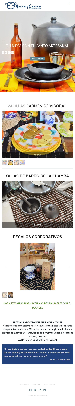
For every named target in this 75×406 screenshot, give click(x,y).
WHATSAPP (36, 384)
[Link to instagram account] (6, 52)
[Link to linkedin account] (44, 390)
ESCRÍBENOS (24, 384)
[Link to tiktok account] (40, 390)
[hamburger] (69, 3)
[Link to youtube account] (12, 52)
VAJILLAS (16, 105)
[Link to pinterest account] (9, 52)
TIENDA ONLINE (49, 384)
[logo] (23, 6)
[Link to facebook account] (3, 52)
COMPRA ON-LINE (37, 58)
